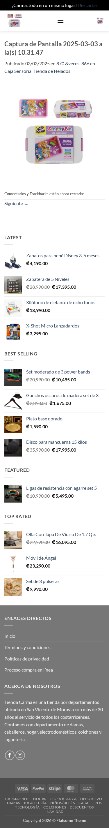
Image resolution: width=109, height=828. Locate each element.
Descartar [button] (87, 5)
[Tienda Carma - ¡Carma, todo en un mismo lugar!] (28, 20)
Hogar (40, 799)
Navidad (55, 811)
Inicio (9, 636)
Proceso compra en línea (28, 669)
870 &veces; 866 (72, 63)
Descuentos (82, 807)
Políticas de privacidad (26, 658)
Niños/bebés (62, 803)
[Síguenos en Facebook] (10, 755)
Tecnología (27, 807)
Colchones (54, 807)
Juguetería (35, 803)
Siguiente (16, 203)
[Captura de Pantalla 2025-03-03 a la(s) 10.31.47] (54, 131)
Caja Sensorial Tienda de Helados (37, 71)
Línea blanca (63, 799)
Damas (13, 803)
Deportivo (91, 799)
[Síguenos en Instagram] (20, 755)
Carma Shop (17, 799)
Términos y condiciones (27, 647)
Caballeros (90, 803)
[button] (60, 20)
